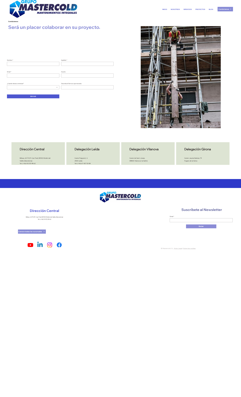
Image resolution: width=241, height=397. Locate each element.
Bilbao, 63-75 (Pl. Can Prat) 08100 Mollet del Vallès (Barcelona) (44, 217)
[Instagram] (49, 245)
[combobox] (33, 87)
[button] (210, 9)
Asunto (63, 72)
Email (9, 72)
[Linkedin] (40, 245)
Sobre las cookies (189, 248)
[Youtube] (30, 245)
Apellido (64, 60)
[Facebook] (59, 245)
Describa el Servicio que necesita (71, 83)
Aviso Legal (178, 248)
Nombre (10, 60)
